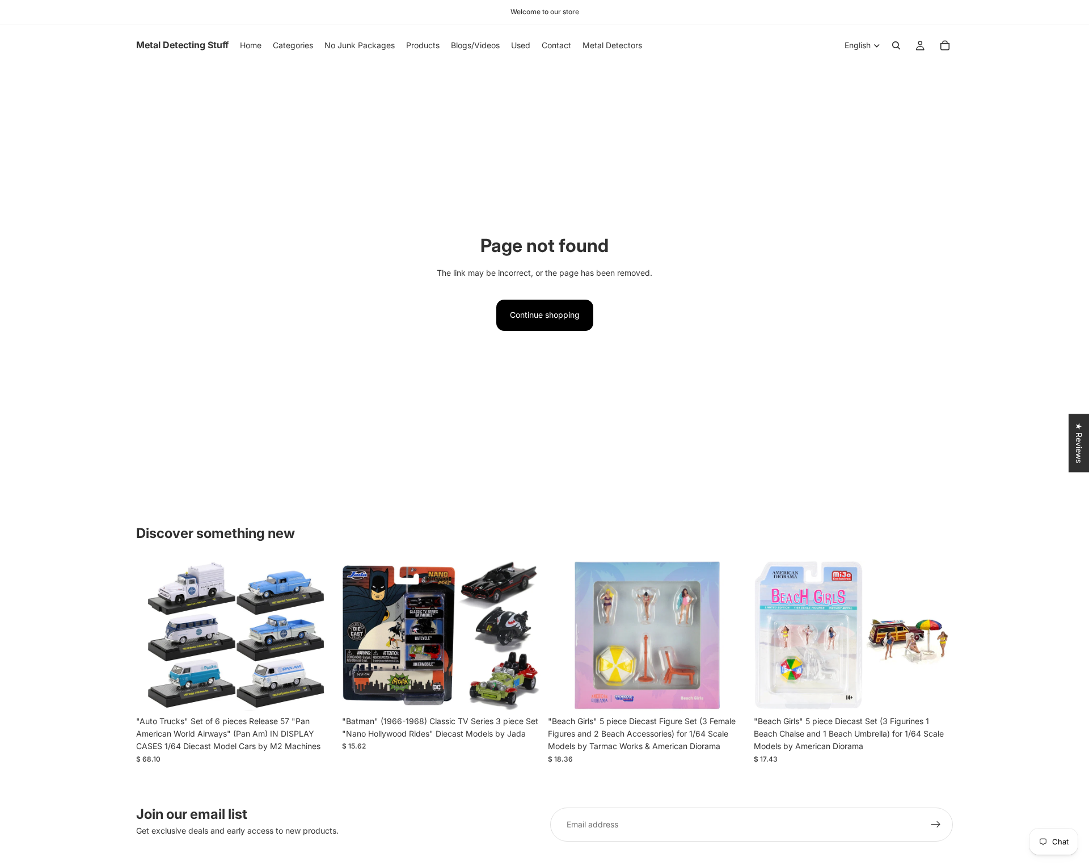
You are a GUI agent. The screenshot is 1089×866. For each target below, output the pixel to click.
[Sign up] (936, 824)
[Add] (317, 693)
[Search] (896, 45)
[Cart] (944, 45)
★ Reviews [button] (1079, 443)
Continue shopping (545, 315)
